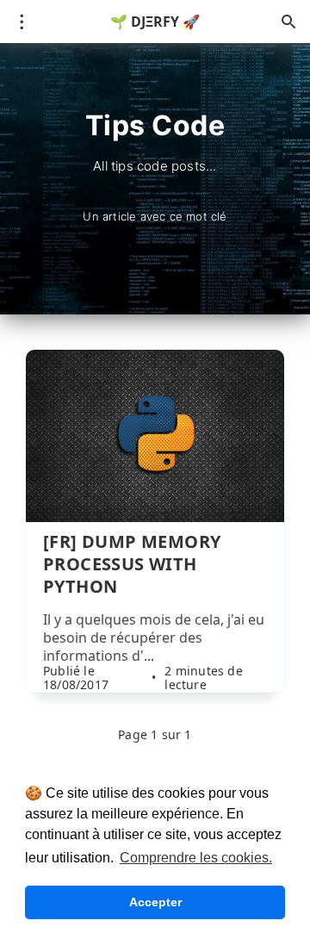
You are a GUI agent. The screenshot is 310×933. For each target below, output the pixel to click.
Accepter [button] (155, 902)
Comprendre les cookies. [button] (196, 857)
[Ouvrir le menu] (21, 21)
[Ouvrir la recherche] (288, 21)
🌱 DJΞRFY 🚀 (155, 21)
